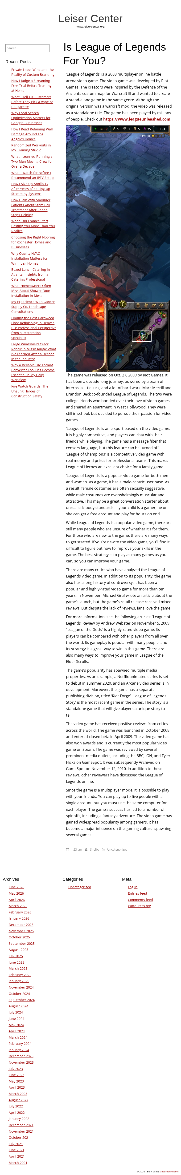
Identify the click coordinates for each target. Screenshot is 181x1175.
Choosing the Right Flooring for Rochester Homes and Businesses (33, 242)
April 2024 (17, 1031)
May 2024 (16, 1025)
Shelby (94, 849)
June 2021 (16, 1150)
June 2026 (16, 887)
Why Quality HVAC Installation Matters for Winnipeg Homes (29, 258)
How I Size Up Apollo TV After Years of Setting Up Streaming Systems (30, 189)
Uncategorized (117, 849)
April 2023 (17, 1087)
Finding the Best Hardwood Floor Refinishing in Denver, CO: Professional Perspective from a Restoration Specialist (33, 328)
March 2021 (18, 1162)
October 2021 (19, 1137)
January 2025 (19, 981)
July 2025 (16, 956)
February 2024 (20, 1043)
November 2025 (21, 931)
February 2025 (20, 975)
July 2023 (16, 1068)
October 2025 (19, 937)
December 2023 (21, 1056)
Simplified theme (169, 1171)
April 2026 (17, 899)
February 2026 (20, 912)
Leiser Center (90, 18)
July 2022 (16, 1106)
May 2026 (16, 893)
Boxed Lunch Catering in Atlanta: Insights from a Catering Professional (30, 274)
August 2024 (18, 1006)
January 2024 (19, 1050)
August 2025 (18, 949)
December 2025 (21, 924)
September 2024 (22, 999)
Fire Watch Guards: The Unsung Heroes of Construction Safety (29, 391)
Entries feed (137, 893)
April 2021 (17, 1156)
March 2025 (18, 968)
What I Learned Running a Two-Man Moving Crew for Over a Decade (32, 161)
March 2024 (18, 1037)
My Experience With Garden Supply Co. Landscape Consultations (33, 306)
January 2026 (19, 918)
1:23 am (76, 849)
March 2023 (18, 1093)
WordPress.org (139, 906)
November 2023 (21, 1062)
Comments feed (140, 899)
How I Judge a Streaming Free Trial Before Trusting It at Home (33, 85)
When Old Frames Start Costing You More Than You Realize (33, 226)
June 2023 (16, 1075)
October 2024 (19, 993)
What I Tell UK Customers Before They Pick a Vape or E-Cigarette (32, 102)
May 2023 (16, 1081)
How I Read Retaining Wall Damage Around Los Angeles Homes (32, 134)
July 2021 (16, 1144)
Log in (132, 887)
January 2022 (19, 1118)
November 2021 (21, 1131)
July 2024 (16, 1012)
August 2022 (18, 1100)
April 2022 (17, 1112)
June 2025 (16, 962)
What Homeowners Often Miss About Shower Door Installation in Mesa (31, 290)
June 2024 (16, 1018)
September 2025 (22, 943)
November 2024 (21, 987)
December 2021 (21, 1125)
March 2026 (18, 906)
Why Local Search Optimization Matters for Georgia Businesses (30, 118)
